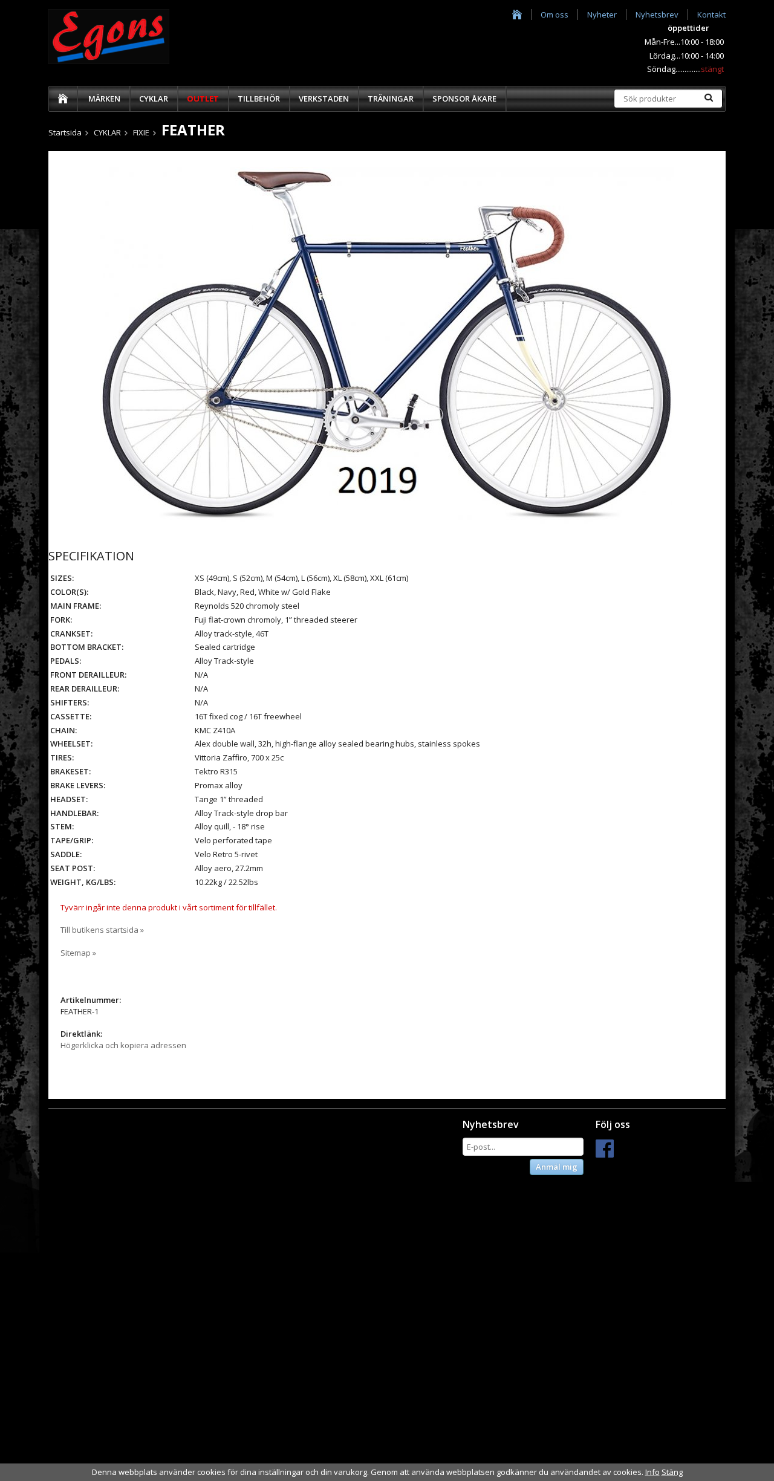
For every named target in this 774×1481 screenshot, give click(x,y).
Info (652, 1471)
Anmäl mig (556, 1166)
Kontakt (711, 14)
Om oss (554, 14)
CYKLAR (153, 98)
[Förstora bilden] (387, 344)
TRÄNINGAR (391, 98)
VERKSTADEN (324, 98)
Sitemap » (78, 952)
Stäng (672, 1471)
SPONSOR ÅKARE (464, 98)
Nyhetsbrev (657, 14)
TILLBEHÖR (259, 98)
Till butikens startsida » (102, 929)
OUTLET (203, 98)
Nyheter (602, 14)
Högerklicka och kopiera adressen (123, 1045)
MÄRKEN (104, 98)
